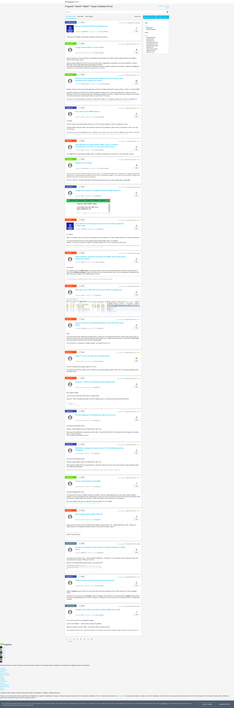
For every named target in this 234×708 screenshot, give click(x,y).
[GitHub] (1, 660)
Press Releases (4, 673)
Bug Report (149, 28)
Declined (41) (150, 39)
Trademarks (121, 696)
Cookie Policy (164, 703)
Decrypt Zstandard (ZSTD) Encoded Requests (91, 26)
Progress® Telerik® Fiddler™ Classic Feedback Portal (89, 6)
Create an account (164, 6)
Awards (2, 671)
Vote (136, 31)
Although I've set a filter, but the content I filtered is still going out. (98, 290)
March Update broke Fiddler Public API (89, 514)
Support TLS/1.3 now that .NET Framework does (92, 356)
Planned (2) (149, 47)
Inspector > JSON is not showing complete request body (95, 382)
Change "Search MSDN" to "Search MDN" (89, 47)
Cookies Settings (224, 704)
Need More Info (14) (152, 44)
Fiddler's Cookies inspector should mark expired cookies (95, 580)
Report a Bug (162, 17)
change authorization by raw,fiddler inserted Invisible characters (98, 190)
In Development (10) (152, 42)
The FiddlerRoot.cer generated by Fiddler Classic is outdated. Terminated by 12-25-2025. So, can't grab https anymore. (96, 146)
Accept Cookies (207, 704)
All (147, 26)
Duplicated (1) (150, 41)
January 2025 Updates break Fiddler (88, 481)
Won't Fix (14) (150, 52)
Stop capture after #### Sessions (87, 111)
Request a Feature (149, 17)
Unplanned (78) (150, 50)
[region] (117, 704)
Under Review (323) (152, 49)
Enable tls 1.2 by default (83, 163)
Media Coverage (4, 675)
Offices (2, 678)
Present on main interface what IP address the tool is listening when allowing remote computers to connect (99, 79)
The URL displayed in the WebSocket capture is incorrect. (95, 415)
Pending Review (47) (152, 45)
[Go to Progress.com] (6, 645)
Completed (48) (150, 37)
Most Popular (89, 16)
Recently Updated (71, 16)
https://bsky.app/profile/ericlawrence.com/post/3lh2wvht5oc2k (83, 503)
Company (2, 668)
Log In (167, 7)
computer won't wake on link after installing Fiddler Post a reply (97, 609)
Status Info (138, 16)
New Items (81, 16)
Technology (3, 670)
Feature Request (151, 29)
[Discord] (1, 662)
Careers (2, 676)
